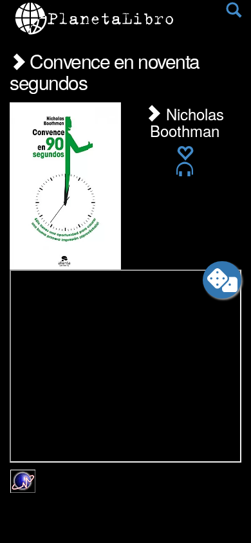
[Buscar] (233, 12)
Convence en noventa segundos (105, 71)
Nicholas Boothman (187, 122)
